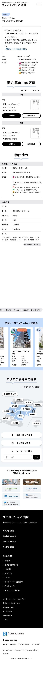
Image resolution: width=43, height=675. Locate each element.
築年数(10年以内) (11, 565)
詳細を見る (31, 115)
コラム (5, 619)
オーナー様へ (7, 615)
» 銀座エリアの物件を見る (15, 49)
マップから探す (8, 547)
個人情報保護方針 (32, 650)
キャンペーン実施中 (12, 590)
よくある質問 (7, 611)
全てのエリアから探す (31, 387)
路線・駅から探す (9, 541)
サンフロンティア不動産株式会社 (13, 650)
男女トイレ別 (10, 586)
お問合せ (12, 115)
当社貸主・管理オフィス (11, 603)
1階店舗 (8, 569)
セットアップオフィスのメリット (14, 599)
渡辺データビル (12, 309)
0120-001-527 (11, 640)
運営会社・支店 (8, 607)
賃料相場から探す (9, 536)
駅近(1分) (8, 573)
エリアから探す (8, 531)
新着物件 (8, 560)
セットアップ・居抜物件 (14, 582)
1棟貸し (8, 577)
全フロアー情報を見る (33, 90)
